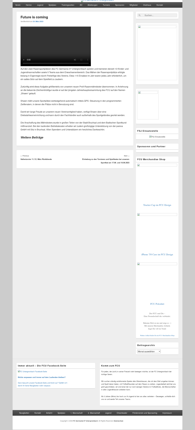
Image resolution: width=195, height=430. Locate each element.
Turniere (106, 5)
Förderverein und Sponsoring (145, 413)
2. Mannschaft (94, 413)
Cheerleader (122, 413)
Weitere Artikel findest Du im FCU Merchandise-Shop (157, 335)
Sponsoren (119, 5)
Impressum (167, 413)
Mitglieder (134, 5)
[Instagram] (176, 421)
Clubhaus (147, 5)
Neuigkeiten (24, 413)
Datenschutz (118, 421)
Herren (29, 5)
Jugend (40, 5)
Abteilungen (93, 5)
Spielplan (52, 5)
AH (81, 5)
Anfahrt (49, 413)
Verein (18, 5)
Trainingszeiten (68, 5)
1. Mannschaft (77, 413)
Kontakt (160, 5)
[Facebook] (170, 421)
